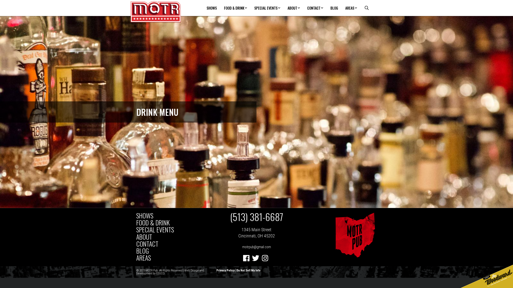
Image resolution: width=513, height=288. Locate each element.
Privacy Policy (225, 270)
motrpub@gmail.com (256, 247)
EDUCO (160, 273)
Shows (212, 8)
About (292, 8)
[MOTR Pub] (355, 256)
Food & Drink (234, 8)
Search (365, 8)
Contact (313, 8)
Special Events (266, 8)
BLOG (334, 8)
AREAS (349, 8)
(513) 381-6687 (256, 217)
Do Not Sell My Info (248, 270)
